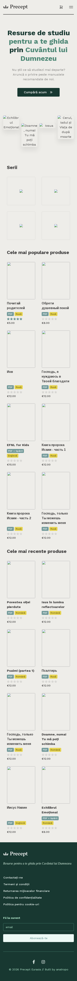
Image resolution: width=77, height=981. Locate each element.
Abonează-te (38, 938)
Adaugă (24, 292)
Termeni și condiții (16, 884)
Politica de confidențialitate (22, 897)
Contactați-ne (13, 877)
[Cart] (61, 7)
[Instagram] (43, 962)
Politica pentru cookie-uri (21, 904)
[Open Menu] (70, 7)
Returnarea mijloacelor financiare (26, 890)
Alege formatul (24, 434)
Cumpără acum (35, 92)
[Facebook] (34, 962)
